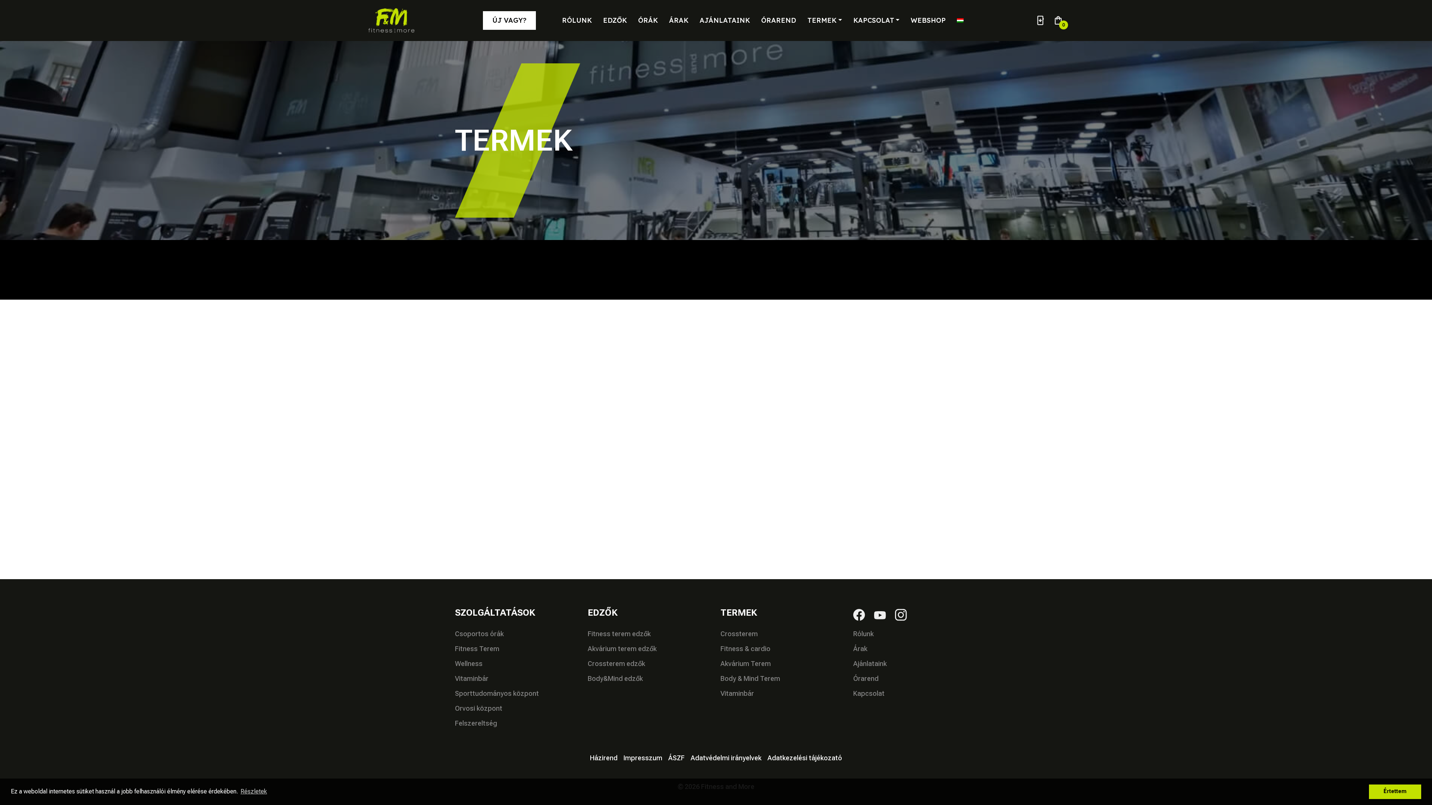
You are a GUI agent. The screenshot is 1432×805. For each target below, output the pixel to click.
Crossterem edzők (616, 663)
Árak (678, 20)
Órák (648, 20)
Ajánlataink (725, 20)
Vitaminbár (472, 678)
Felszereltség (476, 723)
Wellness (469, 663)
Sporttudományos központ (497, 693)
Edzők (615, 20)
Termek (821, 20)
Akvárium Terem (745, 663)
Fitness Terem (477, 649)
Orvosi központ (478, 708)
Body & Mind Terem (750, 678)
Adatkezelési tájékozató (804, 758)
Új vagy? (509, 20)
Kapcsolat (873, 20)
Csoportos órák (479, 634)
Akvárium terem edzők (622, 649)
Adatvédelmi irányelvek (726, 758)
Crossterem (739, 634)
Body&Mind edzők (615, 678)
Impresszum (643, 758)
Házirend (604, 758)
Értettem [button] (1395, 791)
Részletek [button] (254, 791)
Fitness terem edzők (619, 634)
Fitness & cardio (745, 649)
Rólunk (577, 20)
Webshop (928, 20)
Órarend (778, 20)
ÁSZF (676, 758)
